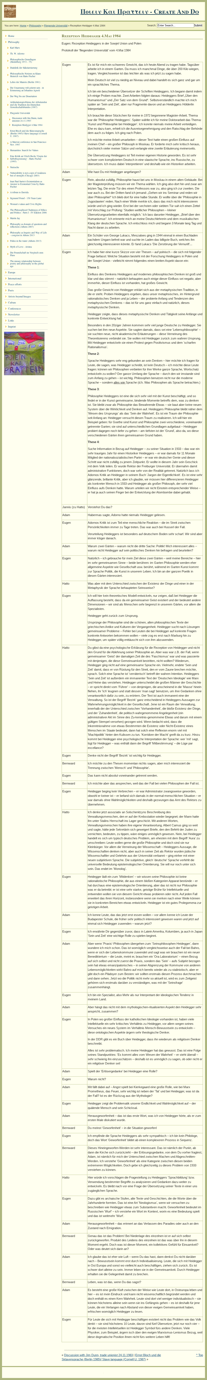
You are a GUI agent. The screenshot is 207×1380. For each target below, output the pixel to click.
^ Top (199, 1355)
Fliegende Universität (56, 25)
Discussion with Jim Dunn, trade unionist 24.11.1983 (98, 1355)
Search (151, 25)
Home (23, 25)
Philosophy (35, 25)
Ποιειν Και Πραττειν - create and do (139, 11)
